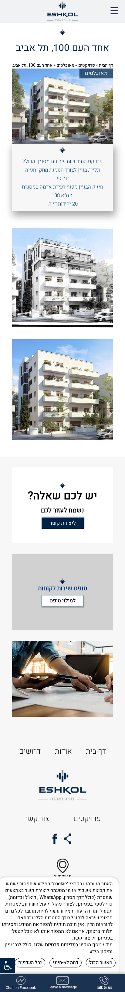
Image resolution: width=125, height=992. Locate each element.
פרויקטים (86, 65)
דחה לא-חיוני (65, 962)
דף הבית (106, 65)
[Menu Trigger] (114, 11)
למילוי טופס (62, 601)
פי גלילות (62, 876)
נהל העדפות (30, 962)
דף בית (96, 751)
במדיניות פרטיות (61, 944)
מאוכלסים (65, 65)
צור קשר (36, 818)
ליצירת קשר (62, 523)
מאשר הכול (100, 962)
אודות (63, 751)
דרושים (30, 751)
